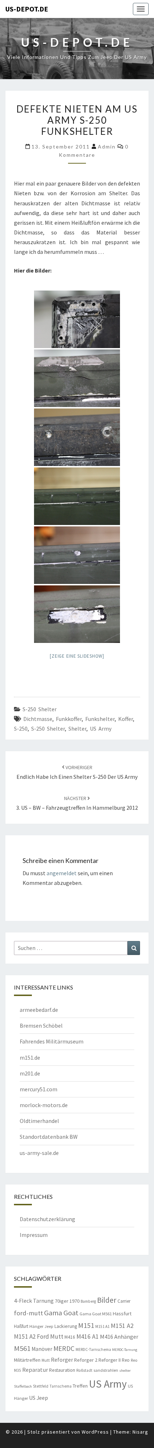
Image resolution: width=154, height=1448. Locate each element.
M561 (22, 1348)
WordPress (95, 1432)
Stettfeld (40, 1386)
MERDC (63, 1348)
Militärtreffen (27, 1360)
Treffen (80, 1386)
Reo (126, 1360)
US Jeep (38, 1397)
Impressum (34, 1234)
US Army (100, 728)
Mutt (46, 1360)
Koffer (125, 718)
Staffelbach (23, 1386)
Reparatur (35, 1369)
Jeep (48, 1326)
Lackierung (65, 1326)
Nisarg (140, 1432)
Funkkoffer (69, 718)
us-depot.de (26, 8)
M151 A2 (122, 1325)
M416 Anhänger (119, 1336)
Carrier (123, 1301)
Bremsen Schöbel (41, 1025)
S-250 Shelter (40, 709)
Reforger (62, 1359)
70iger (61, 1301)
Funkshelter (100, 718)
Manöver (42, 1349)
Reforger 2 (85, 1360)
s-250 (21, 728)
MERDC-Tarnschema (93, 1349)
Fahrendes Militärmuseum (51, 1041)
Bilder (106, 1300)
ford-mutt (28, 1313)
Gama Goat (61, 1312)
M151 (86, 1325)
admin (107, 146)
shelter (77, 728)
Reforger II (109, 1360)
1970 (74, 1301)
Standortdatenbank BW (49, 1136)
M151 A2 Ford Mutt (38, 1336)
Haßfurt (21, 1326)
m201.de (30, 1073)
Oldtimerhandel (39, 1120)
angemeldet (62, 873)
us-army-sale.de (39, 1152)
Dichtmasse (37, 718)
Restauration (62, 1370)
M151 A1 (102, 1326)
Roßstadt (84, 1370)
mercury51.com (38, 1089)
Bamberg (88, 1301)
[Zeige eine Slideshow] (77, 656)
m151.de (30, 1057)
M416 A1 (87, 1336)
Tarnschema (60, 1386)
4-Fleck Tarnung (34, 1300)
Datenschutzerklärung (47, 1219)
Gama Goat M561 (96, 1313)
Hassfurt (122, 1313)
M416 (69, 1337)
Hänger (36, 1326)
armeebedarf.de (39, 1009)
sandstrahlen (105, 1370)
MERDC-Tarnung (124, 1349)
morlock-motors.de (44, 1105)
